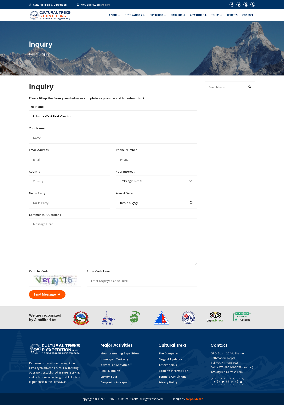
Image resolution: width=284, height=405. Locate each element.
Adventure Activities (114, 365)
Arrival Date (124, 193)
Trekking (177, 15)
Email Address (39, 150)
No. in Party (37, 193)
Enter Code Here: (99, 271)
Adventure (197, 15)
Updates (232, 15)
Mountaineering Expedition (119, 353)
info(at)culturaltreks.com (227, 372)
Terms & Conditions (172, 376)
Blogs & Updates (170, 359)
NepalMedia (194, 399)
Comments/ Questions (45, 215)
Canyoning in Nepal (114, 382)
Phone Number (126, 150)
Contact (247, 15)
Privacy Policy (168, 382)
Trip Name (36, 106)
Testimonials (167, 365)
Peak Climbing (110, 371)
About (113, 15)
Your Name (37, 128)
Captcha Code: (39, 271)
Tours (215, 15)
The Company (168, 353)
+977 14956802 (227, 362)
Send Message (45, 294)
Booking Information (173, 371)
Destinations (133, 15)
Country (34, 171)
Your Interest (125, 171)
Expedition (156, 15)
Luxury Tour (108, 376)
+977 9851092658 (90, 4)
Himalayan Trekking (114, 359)
